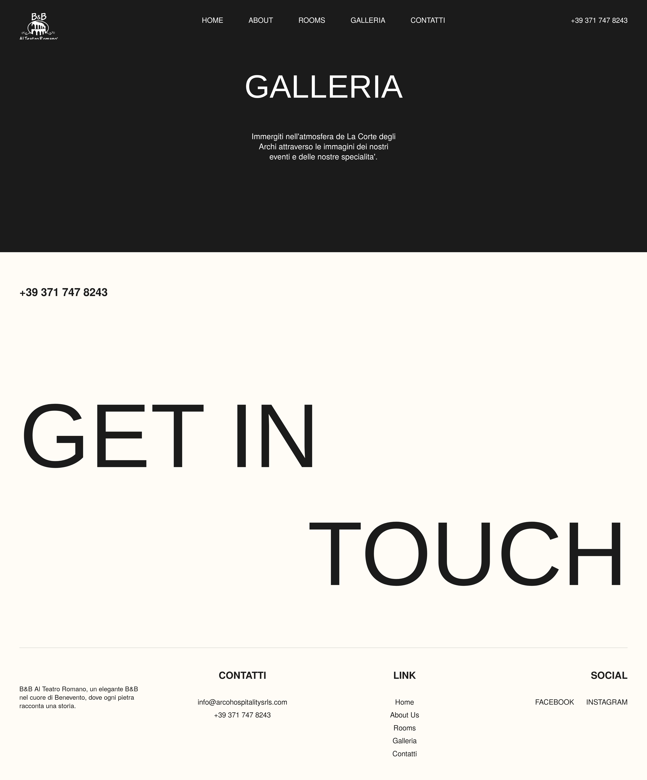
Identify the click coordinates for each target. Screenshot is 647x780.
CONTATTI (428, 20)
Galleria (405, 740)
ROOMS (311, 20)
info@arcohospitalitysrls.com (242, 702)
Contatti (404, 753)
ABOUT (261, 20)
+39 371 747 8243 (599, 20)
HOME (212, 20)
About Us (404, 714)
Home (404, 702)
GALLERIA (368, 20)
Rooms (404, 727)
